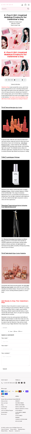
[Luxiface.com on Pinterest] (24, 383)
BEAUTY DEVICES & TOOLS (21, 408)
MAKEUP (17, 401)
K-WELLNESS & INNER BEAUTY (20, 413)
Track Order (4, 408)
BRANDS (17, 417)
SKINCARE (17, 399)
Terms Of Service (5, 429)
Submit (5, 369)
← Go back (4, 327)
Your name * (5, 338)
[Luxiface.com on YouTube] (21, 383)
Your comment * (6, 353)
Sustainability (4, 412)
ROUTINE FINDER (19, 403)
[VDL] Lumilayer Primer (11, 157)
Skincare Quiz (4, 401)
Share (16, 331)
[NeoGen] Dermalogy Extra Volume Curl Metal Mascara (14, 206)
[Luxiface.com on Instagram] (16, 383)
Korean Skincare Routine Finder (8, 399)
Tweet (11, 331)
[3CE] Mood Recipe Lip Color (12, 107)
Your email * (5, 345)
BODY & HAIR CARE (20, 406)
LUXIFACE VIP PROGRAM (21, 419)
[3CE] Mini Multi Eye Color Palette (14, 253)
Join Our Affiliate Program (7, 410)
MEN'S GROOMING (19, 404)
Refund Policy (4, 430)
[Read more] (25, 5)
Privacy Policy (13, 429)
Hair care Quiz (4, 403)
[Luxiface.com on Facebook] (19, 383)
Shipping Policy (21, 429)
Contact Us (17, 430)
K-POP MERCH (18, 410)
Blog (2, 404)
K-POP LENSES (18, 415)
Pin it (21, 331)
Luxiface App (4, 406)
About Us (11, 430)
